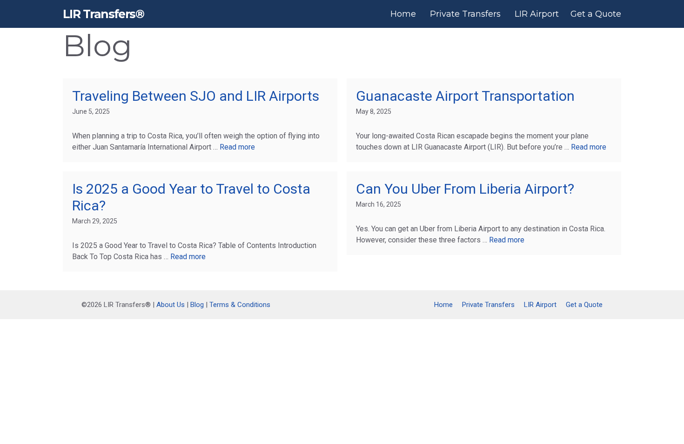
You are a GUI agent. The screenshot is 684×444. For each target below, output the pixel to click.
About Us (170, 304)
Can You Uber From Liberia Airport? (465, 189)
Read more (237, 147)
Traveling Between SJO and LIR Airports (195, 96)
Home (403, 14)
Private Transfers (465, 14)
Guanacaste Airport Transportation (465, 96)
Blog (197, 304)
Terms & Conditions (239, 304)
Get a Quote (595, 14)
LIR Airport (537, 14)
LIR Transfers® (103, 14)
